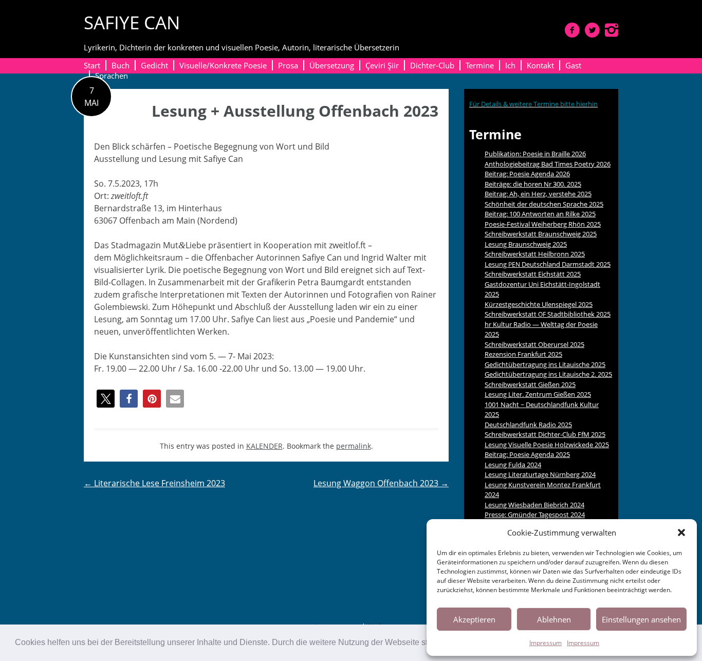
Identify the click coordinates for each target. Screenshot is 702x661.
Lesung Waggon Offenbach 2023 (381, 483)
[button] (681, 532)
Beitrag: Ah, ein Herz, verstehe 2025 (538, 193)
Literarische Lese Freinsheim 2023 (154, 483)
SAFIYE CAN (132, 22)
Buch (121, 65)
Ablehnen (554, 619)
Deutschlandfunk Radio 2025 (528, 424)
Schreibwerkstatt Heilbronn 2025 (535, 254)
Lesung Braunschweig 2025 (526, 244)
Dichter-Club (432, 65)
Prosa (288, 65)
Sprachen (111, 75)
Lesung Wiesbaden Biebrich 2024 (534, 504)
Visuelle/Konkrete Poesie (223, 65)
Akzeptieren (474, 619)
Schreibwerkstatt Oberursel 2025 (534, 344)
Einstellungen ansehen (641, 619)
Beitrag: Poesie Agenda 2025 (527, 454)
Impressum (545, 642)
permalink (353, 446)
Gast (573, 65)
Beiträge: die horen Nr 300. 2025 (533, 184)
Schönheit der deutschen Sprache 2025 (544, 204)
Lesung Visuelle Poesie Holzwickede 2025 (547, 444)
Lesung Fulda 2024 (513, 464)
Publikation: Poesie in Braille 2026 (535, 153)
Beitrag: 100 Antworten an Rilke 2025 (540, 213)
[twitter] (592, 30)
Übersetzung (331, 65)
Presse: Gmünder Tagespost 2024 (535, 514)
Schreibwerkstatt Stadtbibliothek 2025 (548, 314)
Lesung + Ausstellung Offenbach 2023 (295, 110)
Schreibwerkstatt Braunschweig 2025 (541, 233)
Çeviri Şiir (382, 65)
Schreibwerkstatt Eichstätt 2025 (533, 274)
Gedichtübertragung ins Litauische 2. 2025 (548, 374)
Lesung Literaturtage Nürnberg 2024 (540, 474)
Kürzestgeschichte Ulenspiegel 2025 (539, 304)
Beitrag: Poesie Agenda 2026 (527, 173)
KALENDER (264, 446)
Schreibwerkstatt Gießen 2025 (530, 384)
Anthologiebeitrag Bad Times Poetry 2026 (548, 164)
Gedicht (154, 65)
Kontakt (540, 65)
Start (92, 65)
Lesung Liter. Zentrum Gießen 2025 (538, 394)
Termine (480, 65)
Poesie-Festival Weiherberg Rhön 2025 (543, 224)
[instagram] (611, 30)
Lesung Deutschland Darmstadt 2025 (548, 264)
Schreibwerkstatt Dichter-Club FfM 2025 (545, 434)
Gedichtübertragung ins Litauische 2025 (545, 364)
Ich (510, 65)
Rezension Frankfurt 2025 (523, 354)
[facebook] (572, 30)
